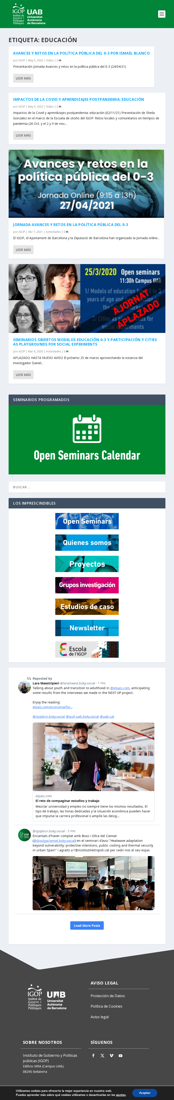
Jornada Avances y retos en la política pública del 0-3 (70, 224)
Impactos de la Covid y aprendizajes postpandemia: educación (78, 99)
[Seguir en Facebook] (93, 1055)
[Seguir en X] (102, 1055)
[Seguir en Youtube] (120, 1055)
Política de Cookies (106, 1006)
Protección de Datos (108, 995)
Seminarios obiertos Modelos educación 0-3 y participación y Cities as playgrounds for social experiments (85, 342)
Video (50, 60)
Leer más (23, 78)
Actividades (53, 232)
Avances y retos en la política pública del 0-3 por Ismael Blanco (81, 53)
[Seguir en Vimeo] (111, 1055)
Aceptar (144, 1093)
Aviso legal (100, 1016)
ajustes (121, 1095)
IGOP (22, 60)
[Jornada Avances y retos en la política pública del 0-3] (86, 184)
